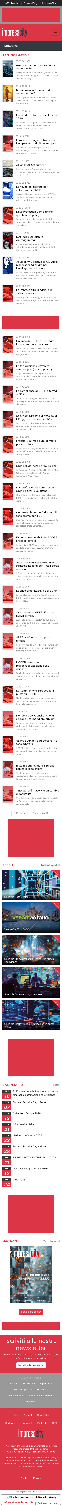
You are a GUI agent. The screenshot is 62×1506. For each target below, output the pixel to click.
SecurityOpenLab (23, 1389)
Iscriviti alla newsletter (31, 1365)
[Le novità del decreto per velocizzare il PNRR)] (8, 190)
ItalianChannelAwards (41, 1395)
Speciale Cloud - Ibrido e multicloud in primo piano (29, 1025)
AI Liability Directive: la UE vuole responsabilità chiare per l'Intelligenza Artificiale (37, 265)
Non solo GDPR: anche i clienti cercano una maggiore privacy (35, 717)
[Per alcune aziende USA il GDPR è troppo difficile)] (8, 540)
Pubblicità (42, 1422)
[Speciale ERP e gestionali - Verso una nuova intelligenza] (31, 950)
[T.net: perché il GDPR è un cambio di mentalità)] (8, 794)
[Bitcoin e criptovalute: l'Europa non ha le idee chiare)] (8, 769)
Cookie (24, 1478)
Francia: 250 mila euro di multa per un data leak (36, 442)
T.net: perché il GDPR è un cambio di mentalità (37, 792)
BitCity (13, 1383)
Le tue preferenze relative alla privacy (34, 1497)
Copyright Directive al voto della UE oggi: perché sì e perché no (36, 417)
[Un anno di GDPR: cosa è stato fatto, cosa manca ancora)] (8, 344)
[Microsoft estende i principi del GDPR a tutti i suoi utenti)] (8, 491)
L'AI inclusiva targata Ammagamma (29, 238)
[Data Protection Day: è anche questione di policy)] (8, 215)
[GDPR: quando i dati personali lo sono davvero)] (8, 744)
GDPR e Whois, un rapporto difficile (33, 639)
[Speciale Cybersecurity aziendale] (31, 982)
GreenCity (42, 1389)
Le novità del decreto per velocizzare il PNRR (32, 188)
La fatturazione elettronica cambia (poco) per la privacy (34, 367)
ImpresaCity (49, 3)
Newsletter (12, 45)
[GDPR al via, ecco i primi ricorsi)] (8, 469)
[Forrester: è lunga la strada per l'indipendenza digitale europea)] (8, 143)
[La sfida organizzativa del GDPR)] (8, 594)
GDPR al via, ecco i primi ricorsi (36, 466)
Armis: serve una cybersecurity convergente (35, 66)
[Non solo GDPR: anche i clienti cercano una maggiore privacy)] (8, 719)
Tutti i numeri (51, 1241)
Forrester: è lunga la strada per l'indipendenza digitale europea (36, 141)
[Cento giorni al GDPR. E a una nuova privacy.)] (8, 615)
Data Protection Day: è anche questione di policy (34, 213)
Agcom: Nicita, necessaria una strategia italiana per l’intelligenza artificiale (37, 566)
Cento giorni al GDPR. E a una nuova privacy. (35, 614)
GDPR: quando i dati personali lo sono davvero (36, 742)
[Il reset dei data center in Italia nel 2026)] (8, 118)
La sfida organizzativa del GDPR (36, 590)
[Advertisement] (32, 1325)
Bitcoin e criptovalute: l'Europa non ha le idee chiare (35, 767)
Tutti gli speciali (50, 865)
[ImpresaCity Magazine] (31, 1274)
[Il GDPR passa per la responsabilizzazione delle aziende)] (8, 665)
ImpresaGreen (16, 1395)
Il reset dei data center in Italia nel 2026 (37, 116)
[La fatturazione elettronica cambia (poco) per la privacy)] (8, 369)
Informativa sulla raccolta (18, 1502)
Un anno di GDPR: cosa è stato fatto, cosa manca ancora (35, 342)
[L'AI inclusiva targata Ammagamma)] (8, 240)
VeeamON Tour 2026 (16, 929)
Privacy (37, 1478)
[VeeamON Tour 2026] (31, 917)
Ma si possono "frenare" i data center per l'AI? (35, 91)
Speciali (28, 1415)
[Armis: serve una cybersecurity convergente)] (8, 68)
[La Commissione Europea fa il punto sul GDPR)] (8, 694)
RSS (54, 1422)
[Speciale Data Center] (31, 885)
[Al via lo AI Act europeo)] (8, 168)
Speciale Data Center (16, 897)
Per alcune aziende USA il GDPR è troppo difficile (36, 539)
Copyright (27, 1422)
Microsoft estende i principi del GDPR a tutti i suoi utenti (35, 489)
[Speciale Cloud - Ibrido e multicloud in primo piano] (31, 1015)
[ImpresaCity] (14, 32)
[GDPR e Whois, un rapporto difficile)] (8, 640)
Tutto (56, 1084)
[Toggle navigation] (55, 32)
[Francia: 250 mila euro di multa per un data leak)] (8, 444)
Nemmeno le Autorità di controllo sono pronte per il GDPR (37, 514)
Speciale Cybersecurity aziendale (23, 994)
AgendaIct (31, 1401)
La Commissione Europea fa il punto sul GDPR (35, 692)
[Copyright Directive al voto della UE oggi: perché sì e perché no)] (8, 419)
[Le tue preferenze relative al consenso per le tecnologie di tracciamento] (46, 1503)
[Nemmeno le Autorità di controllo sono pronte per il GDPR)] (8, 515)
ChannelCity (31, 3)
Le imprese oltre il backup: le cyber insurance (34, 291)
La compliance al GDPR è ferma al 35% (36, 392)
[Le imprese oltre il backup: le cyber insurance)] (8, 293)
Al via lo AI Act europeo (31, 165)
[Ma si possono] (8, 93)
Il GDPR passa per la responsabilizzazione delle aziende (32, 666)
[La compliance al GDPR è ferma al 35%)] (8, 394)
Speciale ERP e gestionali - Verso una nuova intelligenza (29, 960)
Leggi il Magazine (31, 1311)
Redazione (11, 1422)
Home (16, 1415)
